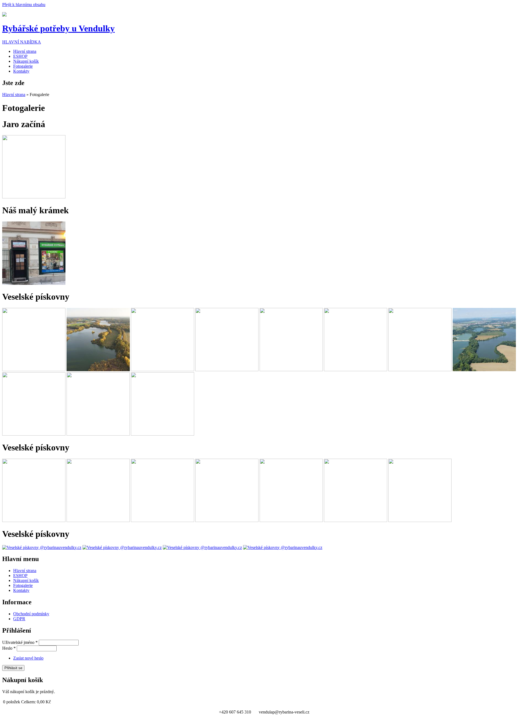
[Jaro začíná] (33, 197)
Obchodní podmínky (31, 613)
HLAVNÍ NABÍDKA (21, 42)
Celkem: (28, 701)
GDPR (19, 618)
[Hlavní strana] (4, 15)
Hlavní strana (24, 51)
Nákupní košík (26, 61)
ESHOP (20, 56)
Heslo (9, 648)
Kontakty (21, 71)
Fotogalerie (23, 66)
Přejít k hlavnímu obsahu (23, 4)
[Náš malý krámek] (33, 283)
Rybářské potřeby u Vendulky (58, 28)
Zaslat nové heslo (28, 658)
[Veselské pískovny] (33, 369)
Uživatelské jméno (20, 642)
